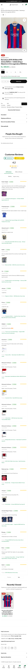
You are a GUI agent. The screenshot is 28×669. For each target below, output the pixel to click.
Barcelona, (9, 107)
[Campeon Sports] (14, 5)
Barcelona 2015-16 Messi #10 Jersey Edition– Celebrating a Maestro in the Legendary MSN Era (7, 612)
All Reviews (8, 171)
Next (19, 577)
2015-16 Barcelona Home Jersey (11, 572)
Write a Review (18, 171)
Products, (17, 107)
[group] (14, 34)
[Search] (22, 4)
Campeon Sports (5, 57)
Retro (21, 107)
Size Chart (24, 103)
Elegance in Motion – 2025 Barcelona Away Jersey (15, 296)
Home (2, 8)
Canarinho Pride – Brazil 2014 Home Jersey (13, 397)
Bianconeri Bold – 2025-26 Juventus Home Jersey (15, 264)
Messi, (13, 107)
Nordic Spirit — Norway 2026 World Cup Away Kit (15, 504)
